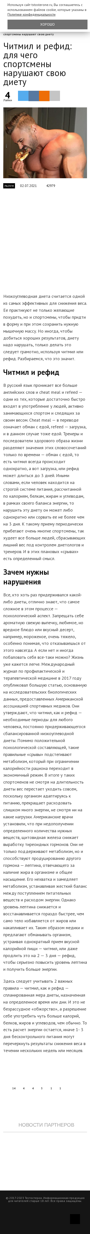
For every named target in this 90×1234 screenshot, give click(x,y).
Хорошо (47, 24)
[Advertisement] (45, 243)
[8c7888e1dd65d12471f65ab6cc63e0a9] (45, 142)
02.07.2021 (28, 186)
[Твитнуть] (23, 95)
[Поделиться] (33, 96)
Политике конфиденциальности (32, 14)
